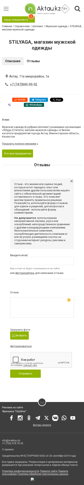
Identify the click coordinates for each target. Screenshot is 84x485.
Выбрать (21, 335)
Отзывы (33, 61)
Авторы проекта (42, 425)
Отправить (25, 373)
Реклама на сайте (12, 407)
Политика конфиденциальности (20, 471)
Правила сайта (48, 471)
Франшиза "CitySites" (14, 411)
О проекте (8, 449)
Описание (13, 61)
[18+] (43, 8)
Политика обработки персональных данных (43, 474)
